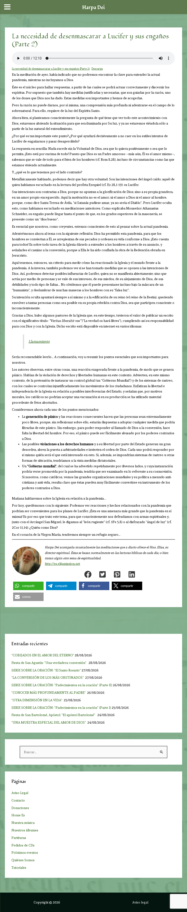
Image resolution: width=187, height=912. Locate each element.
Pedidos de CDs (23, 845)
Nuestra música (23, 823)
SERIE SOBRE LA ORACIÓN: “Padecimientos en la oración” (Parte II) (61, 685)
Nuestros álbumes (24, 830)
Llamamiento (39, 341)
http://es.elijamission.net (62, 564)
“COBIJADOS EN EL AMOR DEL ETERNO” (42, 655)
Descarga (97, 68)
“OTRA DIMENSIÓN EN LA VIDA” (37, 700)
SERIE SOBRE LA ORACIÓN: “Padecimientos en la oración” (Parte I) (61, 708)
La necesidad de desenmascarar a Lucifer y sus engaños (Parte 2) (51, 68)
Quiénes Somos (23, 860)
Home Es (18, 815)
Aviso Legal (19, 793)
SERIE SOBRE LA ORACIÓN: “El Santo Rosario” (46, 670)
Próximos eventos (24, 852)
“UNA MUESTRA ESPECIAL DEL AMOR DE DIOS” (49, 722)
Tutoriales (18, 868)
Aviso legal (140, 902)
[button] (88, 574)
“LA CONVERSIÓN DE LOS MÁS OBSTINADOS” (47, 677)
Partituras (18, 838)
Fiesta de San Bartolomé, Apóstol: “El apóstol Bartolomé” (54, 715)
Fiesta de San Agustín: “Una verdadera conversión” (49, 663)
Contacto (18, 800)
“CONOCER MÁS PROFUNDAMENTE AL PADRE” (48, 692)
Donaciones (20, 808)
